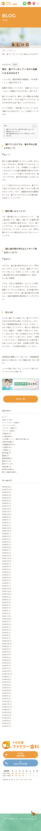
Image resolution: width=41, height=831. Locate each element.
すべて (4, 417)
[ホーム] (9, 4)
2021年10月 (5, 619)
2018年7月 (5, 715)
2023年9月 (5, 564)
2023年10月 (5, 561)
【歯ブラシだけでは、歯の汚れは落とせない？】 (19, 129)
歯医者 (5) (5, 455)
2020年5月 (5, 657)
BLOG (20, 399)
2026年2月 (5, 503)
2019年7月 (5, 682)
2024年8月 (5, 536)
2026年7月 (5, 489)
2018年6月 (5, 718)
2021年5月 (5, 627)
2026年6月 (5, 492)
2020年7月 (5, 652)
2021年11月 (5, 616)
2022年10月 (5, 594)
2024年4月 (5, 547)
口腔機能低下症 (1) (8, 444)
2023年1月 (5, 586)
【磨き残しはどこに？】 (12, 131)
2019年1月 (5, 698)
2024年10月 (5, 531)
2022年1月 (5, 613)
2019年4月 (5, 690)
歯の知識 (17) (6, 453)
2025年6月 (5, 522)
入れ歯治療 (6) (7, 436)
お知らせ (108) (7, 420)
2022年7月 (5, 602)
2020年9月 (5, 646)
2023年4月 (5, 577)
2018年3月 (5, 723)
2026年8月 (5, 487)
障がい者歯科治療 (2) (9, 472)
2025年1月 (5, 525)
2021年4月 (5, 630)
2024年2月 (5, 550)
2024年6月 (5, 542)
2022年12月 (5, 588)
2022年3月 (5, 608)
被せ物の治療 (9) (8, 469)
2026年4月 (5, 498)
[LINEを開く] (24, 3)
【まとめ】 (8, 136)
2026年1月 (5, 506)
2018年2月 (5, 726)
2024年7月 (5, 539)
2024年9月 (5, 533)
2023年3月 (5, 580)
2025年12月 (5, 509)
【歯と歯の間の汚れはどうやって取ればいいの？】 (20, 133)
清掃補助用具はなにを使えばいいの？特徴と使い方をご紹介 (20, 359)
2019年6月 (5, 685)
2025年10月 (5, 514)
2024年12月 (5, 528)
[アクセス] (34, 3)
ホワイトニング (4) (8, 425)
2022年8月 (5, 599)
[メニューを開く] (38, 3)
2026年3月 (5, 500)
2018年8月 (5, 712)
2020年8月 (5, 649)
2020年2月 (5, 665)
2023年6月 (5, 572)
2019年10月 (6, 674)
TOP (3, 50)
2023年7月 (5, 569)
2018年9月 (5, 709)
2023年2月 (5, 583)
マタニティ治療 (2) (8, 431)
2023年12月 (5, 555)
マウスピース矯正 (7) (9, 428)
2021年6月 (5, 624)
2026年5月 (5, 495)
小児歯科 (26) (6, 447)
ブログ (10, 50)
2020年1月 (5, 668)
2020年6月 (5, 654)
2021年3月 (5, 632)
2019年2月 (5, 696)
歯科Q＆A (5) (6, 461)
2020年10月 (6, 643)
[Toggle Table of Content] (33, 126)
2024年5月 (5, 544)
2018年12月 (5, 701)
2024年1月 (5, 553)
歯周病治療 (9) (7, 458)
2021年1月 (5, 638)
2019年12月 (5, 671)
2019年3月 (5, 693)
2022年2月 (5, 610)
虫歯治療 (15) (6, 466)
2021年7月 (5, 621)
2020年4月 (5, 660)
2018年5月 (5, 720)
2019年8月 (5, 679)
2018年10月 (6, 707)
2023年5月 (5, 575)
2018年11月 (5, 704)
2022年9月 (5, 597)
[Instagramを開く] (29, 3)
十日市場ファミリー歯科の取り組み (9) (15, 439)
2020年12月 (5, 641)
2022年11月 (5, 591)
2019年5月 (5, 688)
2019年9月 (5, 676)
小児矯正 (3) (6, 450)
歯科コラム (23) (7, 464)
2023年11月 (5, 558)
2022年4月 (5, 605)
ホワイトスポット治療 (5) (11, 422)
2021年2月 (5, 635)
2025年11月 (5, 511)
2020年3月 (5, 663)
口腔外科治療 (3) (8, 442)
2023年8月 (5, 566)
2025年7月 (5, 520)
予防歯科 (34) (6, 433)
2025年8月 (5, 517)
